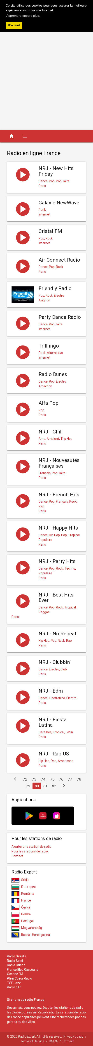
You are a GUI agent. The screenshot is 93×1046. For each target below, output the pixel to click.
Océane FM (15, 974)
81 (45, 785)
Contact (17, 856)
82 (54, 785)
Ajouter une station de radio (31, 847)
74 (43, 779)
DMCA (53, 1041)
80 (37, 785)
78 (79, 779)
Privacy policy (73, 1036)
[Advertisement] (46, 81)
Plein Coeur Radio (19, 978)
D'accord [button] (14, 25)
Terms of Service (32, 1041)
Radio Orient (16, 965)
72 (25, 779)
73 (34, 779)
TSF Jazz (14, 983)
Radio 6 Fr (14, 987)
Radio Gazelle (16, 956)
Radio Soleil (15, 961)
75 (52, 779)
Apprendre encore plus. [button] (23, 15)
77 (70, 779)
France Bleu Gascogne (22, 970)
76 (61, 779)
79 (28, 785)
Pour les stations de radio (30, 851)
